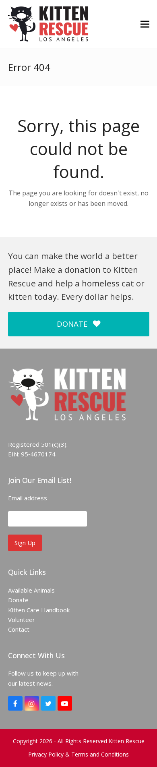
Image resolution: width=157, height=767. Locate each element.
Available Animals (31, 590)
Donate (18, 600)
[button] (144, 24)
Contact (18, 629)
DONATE (72, 324)
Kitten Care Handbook (39, 610)
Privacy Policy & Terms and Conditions (78, 754)
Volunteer (21, 620)
